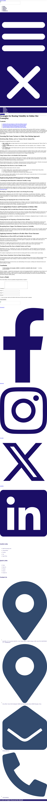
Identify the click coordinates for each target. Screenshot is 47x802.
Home (3, 6)
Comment (2, 288)
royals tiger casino (3, 189)
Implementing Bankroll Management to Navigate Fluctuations (14, 125)
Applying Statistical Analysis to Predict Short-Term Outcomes (14, 127)
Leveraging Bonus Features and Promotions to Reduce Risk (14, 126)
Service (4, 9)
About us (4, 8)
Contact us (5, 10)
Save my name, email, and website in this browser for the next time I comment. (16, 297)
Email (1, 292)
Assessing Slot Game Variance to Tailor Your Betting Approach (14, 123)
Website (1, 295)
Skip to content (3, 0)
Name (1, 290)
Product (4, 7)
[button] (23, 59)
